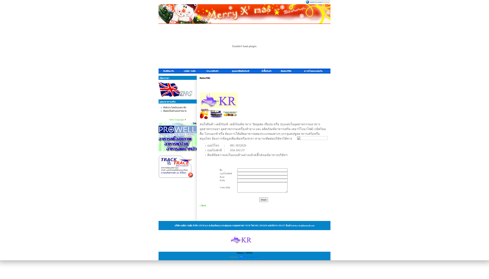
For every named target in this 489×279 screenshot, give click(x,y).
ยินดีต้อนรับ (168, 71)
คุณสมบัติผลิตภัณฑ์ (240, 71)
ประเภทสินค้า (212, 71)
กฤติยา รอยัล (190, 71)
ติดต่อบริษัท (286, 71)
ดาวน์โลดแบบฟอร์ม (313, 71)
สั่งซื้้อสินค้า (267, 71)
